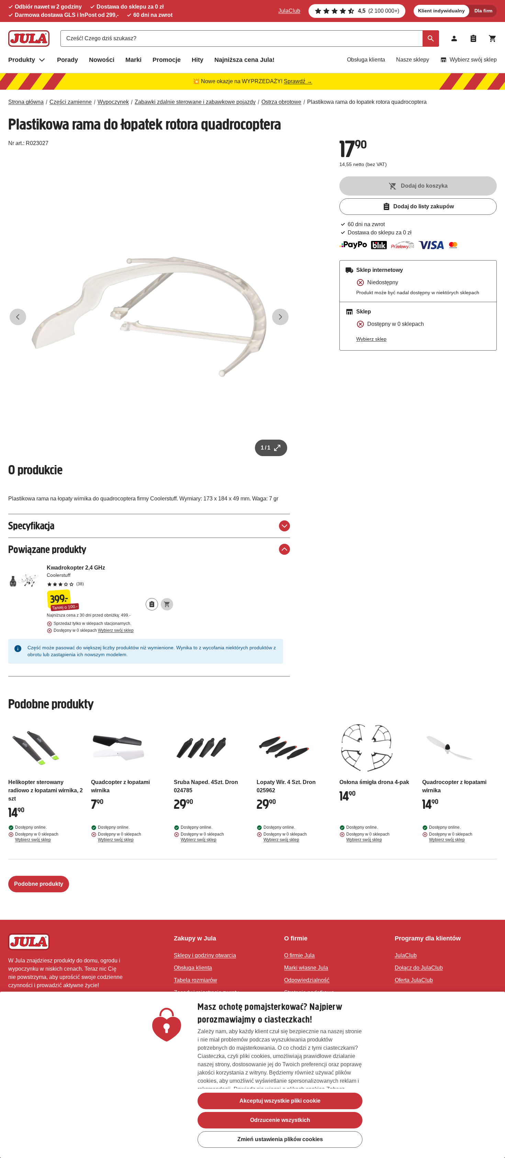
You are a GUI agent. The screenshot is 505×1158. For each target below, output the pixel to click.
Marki (133, 59)
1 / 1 (265, 448)
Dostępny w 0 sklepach (94, 630)
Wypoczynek (113, 102)
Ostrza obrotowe (281, 102)
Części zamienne (70, 102)
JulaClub (289, 11)
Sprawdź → (298, 81)
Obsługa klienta (366, 60)
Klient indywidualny (441, 10)
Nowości (101, 59)
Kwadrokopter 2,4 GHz (110, 575)
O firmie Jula (299, 955)
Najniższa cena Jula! (244, 59)
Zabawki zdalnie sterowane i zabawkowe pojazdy (195, 102)
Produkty (21, 59)
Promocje (167, 59)
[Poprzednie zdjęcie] (18, 317)
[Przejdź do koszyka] (492, 38)
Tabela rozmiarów (195, 980)
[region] (252, 1075)
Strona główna (26, 102)
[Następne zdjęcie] (280, 317)
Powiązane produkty (47, 549)
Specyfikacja (31, 525)
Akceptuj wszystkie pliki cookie (280, 1101)
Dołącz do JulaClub (419, 968)
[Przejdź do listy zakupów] (473, 38)
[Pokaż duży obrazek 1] (149, 317)
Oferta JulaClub (414, 980)
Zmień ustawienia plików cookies (280, 1139)
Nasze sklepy (412, 60)
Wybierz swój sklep (473, 60)
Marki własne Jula (306, 968)
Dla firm (483, 10)
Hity (197, 59)
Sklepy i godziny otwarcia (205, 955)
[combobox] (249, 38)
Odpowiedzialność (306, 980)
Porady (67, 59)
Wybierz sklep (371, 339)
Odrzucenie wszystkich (280, 1120)
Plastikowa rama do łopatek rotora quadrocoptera (367, 102)
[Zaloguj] (454, 38)
